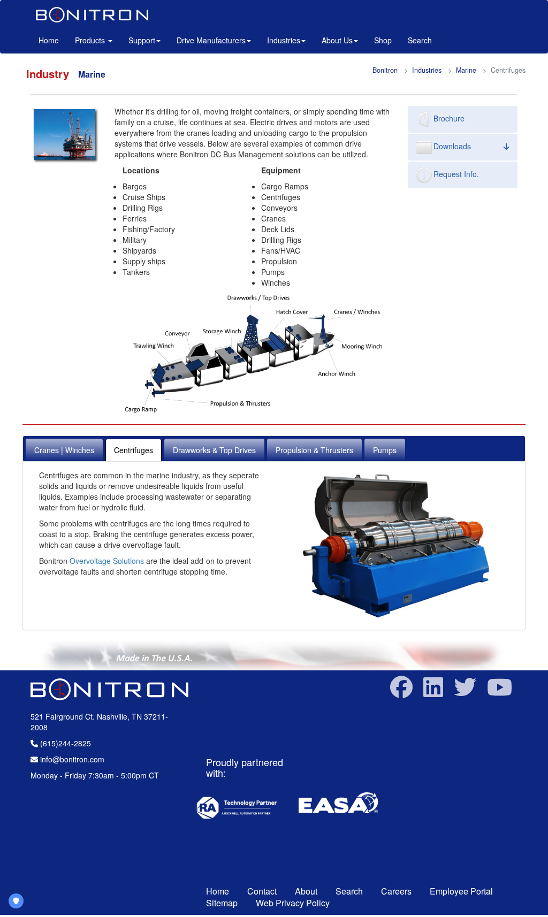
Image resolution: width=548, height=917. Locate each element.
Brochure (449, 118)
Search (420, 40)
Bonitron (385, 70)
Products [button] (91, 40)
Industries (427, 70)
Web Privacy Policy (293, 903)
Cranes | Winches (64, 450)
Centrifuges (133, 450)
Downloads (452, 146)
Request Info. (456, 174)
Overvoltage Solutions (107, 560)
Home (53, 39)
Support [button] (141, 40)
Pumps (385, 450)
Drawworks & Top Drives (214, 450)
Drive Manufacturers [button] (211, 40)
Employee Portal (461, 891)
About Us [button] (337, 40)
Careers (396, 891)
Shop (383, 40)
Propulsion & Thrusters (314, 450)
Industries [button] (283, 40)
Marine (466, 70)
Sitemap (222, 903)
